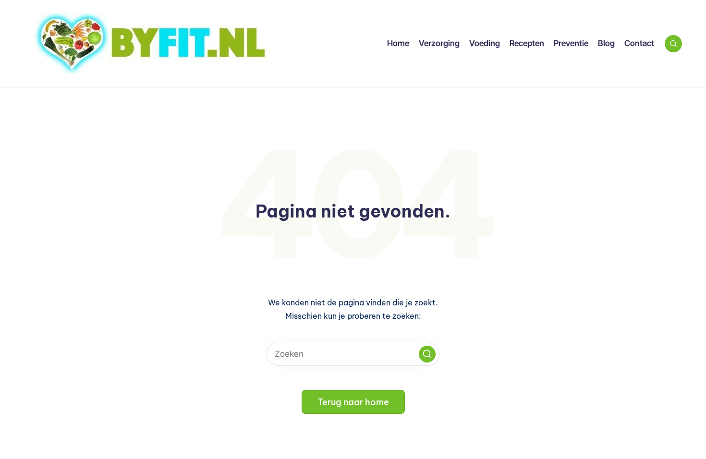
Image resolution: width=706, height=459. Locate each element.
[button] (427, 354)
